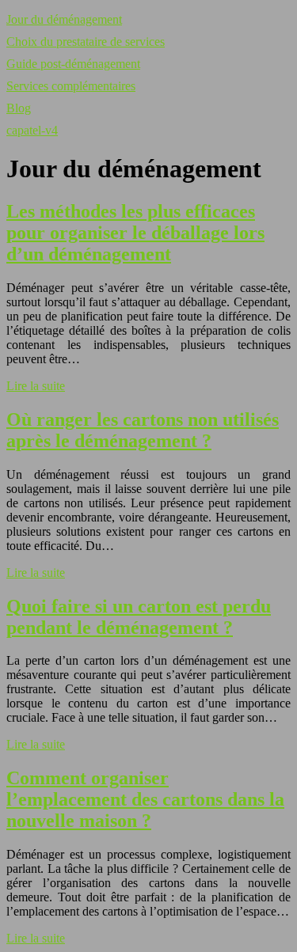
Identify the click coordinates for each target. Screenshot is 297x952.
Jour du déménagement (64, 19)
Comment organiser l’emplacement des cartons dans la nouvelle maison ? (145, 799)
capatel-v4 (32, 130)
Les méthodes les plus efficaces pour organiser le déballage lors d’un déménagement (135, 232)
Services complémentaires (70, 86)
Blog (18, 108)
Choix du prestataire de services (85, 41)
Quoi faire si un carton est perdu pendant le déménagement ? (138, 617)
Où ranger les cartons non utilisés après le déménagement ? (142, 430)
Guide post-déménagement (73, 63)
